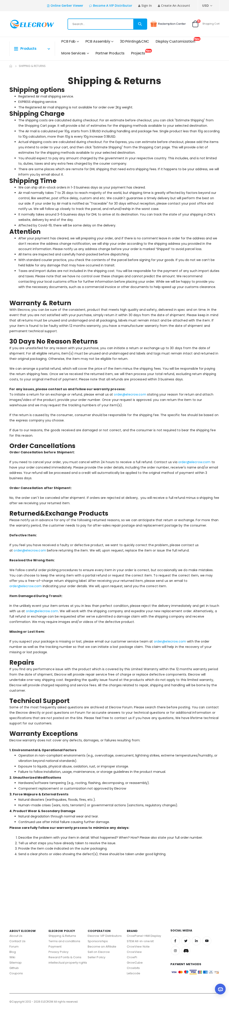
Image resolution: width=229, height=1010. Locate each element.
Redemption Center (172, 24)
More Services (73, 53)
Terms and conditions (64, 941)
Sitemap (15, 962)
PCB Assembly (97, 41)
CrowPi (132, 957)
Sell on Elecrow (99, 952)
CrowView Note (138, 946)
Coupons (16, 973)
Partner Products (110, 53)
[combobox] (107, 24)
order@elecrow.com (130, 394)
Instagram (175, 950)
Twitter (185, 940)
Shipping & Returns (62, 936)
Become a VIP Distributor (112, 5)
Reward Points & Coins (65, 957)
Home (11, 66)
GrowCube (135, 962)
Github (14, 968)
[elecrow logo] (24, 24)
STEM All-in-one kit (140, 941)
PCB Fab (68, 41)
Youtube (206, 940)
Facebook (175, 940)
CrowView (134, 952)
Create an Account (175, 5)
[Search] (140, 24)
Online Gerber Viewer (67, 5)
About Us (16, 936)
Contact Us (17, 941)
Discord (185, 950)
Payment (55, 946)
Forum (14, 946)
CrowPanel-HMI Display (144, 936)
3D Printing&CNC (134, 41)
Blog (12, 952)
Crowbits (133, 968)
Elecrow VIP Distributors (105, 936)
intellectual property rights (68, 962)
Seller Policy (96, 957)
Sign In (146, 5)
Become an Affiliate (102, 946)
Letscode (133, 973)
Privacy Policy (58, 952)
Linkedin (196, 940)
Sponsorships (98, 941)
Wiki (12, 957)
